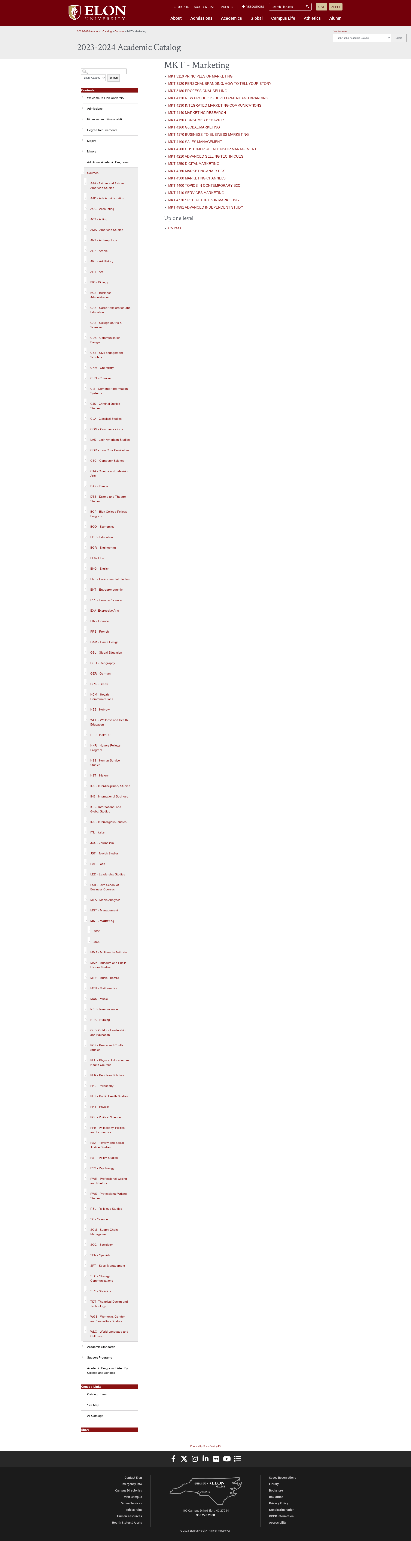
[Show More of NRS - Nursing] (85, 1018)
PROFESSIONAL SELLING (197, 91)
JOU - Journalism (102, 843)
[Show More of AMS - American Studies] (85, 228)
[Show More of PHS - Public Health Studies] (85, 1094)
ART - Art (96, 271)
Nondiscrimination (281, 1510)
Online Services (131, 1503)
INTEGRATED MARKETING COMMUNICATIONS (214, 105)
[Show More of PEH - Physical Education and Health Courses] (85, 1058)
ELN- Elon (97, 558)
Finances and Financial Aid (105, 119)
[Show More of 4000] (89, 940)
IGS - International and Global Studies (105, 809)
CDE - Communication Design (105, 340)
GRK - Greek (99, 684)
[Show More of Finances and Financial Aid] (82, 117)
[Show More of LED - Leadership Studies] (85, 872)
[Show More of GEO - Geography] (85, 661)
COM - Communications (106, 429)
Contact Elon (133, 1477)
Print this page (340, 31)
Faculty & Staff (204, 7)
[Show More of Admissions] (82, 106)
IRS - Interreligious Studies (108, 822)
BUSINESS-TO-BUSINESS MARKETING (208, 134)
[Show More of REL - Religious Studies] (85, 1207)
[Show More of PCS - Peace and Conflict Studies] (85, 1043)
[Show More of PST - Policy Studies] (85, 1156)
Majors (91, 140)
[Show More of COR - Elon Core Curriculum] (85, 448)
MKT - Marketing (102, 921)
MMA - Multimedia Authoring (109, 952)
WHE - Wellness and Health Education (109, 722)
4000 (97, 942)
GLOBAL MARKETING (194, 127)
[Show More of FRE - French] (85, 629)
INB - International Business (109, 796)
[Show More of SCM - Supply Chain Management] (85, 1227)
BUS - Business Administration (100, 295)
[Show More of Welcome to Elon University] (82, 96)
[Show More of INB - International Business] (85, 794)
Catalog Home (97, 1394)
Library (274, 1484)
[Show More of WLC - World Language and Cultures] (85, 1329)
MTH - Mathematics (103, 988)
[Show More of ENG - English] (85, 566)
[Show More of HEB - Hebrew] (85, 707)
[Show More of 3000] (89, 929)
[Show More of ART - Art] (85, 270)
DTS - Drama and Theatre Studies (108, 499)
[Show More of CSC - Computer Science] (85, 458)
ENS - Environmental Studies (110, 579)
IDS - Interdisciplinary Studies (110, 786)
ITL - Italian (98, 832)
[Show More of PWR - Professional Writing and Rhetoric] (85, 1177)
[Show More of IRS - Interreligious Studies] (85, 820)
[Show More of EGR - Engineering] (85, 545)
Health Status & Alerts (127, 1522)
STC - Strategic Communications (101, 1278)
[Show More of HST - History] (85, 773)
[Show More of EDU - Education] (85, 535)
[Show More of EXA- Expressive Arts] (85, 608)
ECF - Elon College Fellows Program (108, 514)
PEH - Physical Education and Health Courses (110, 1062)
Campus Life (283, 18)
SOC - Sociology (101, 1244)
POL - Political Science (105, 1117)
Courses (119, 31)
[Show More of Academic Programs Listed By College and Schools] (82, 1366)
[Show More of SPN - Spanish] (85, 1253)
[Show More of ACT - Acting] (85, 217)
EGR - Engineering (103, 547)
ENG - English (99, 568)
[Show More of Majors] (82, 138)
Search (113, 77)
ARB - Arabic (98, 250)
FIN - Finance (99, 621)
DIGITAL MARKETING (193, 164)
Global (256, 18)
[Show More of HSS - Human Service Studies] (85, 758)
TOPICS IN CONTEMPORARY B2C (204, 185)
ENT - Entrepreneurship (106, 589)
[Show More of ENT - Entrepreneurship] (85, 587)
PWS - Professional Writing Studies (108, 1196)
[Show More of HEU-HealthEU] (85, 733)
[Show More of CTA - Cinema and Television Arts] (85, 469)
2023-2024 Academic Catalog (94, 31)
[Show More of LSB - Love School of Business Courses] (85, 883)
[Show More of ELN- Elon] (85, 556)
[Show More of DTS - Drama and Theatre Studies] (85, 494)
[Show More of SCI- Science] (85, 1217)
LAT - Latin (97, 864)
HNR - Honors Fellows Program (105, 748)
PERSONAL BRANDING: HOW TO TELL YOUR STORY (219, 83)
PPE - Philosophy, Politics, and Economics (107, 1130)
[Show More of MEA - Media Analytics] (85, 898)
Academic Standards (101, 1346)
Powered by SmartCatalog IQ (205, 1446)
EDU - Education (101, 537)
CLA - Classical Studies (106, 418)
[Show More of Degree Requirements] (82, 128)
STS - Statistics (100, 1291)
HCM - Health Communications (101, 697)
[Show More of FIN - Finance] (85, 619)
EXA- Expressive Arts (104, 610)
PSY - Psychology (102, 1168)
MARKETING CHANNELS (197, 178)
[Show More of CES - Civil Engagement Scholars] (85, 351)
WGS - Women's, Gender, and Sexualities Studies (107, 1319)
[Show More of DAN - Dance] (85, 484)
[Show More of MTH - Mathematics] (85, 986)
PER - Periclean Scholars (107, 1075)
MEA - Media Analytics (105, 900)
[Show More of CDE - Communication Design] (85, 336)
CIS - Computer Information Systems (109, 391)
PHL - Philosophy (101, 1085)
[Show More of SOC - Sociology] (85, 1242)
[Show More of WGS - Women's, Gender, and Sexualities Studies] (85, 1314)
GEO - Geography (102, 663)
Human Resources (129, 1516)
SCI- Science (99, 1219)
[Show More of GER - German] (85, 671)
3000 (97, 931)
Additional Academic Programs (107, 162)
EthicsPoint (134, 1510)
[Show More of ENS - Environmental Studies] (85, 577)
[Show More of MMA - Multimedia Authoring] (85, 950)
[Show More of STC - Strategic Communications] (85, 1274)
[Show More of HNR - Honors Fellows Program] (85, 743)
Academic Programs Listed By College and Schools (107, 1370)
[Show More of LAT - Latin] (85, 862)
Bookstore (276, 1490)
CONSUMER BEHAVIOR (196, 120)
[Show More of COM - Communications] (85, 427)
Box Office (276, 1497)
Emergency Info (131, 1484)
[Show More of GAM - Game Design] (85, 640)
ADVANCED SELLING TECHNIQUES (205, 156)
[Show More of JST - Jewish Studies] (85, 851)
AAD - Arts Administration (107, 198)
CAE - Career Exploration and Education (110, 310)
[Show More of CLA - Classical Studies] (85, 417)
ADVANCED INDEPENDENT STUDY (205, 207)
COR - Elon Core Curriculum (109, 450)
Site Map (93, 1405)
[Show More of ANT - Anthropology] (85, 238)
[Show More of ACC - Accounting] (85, 207)
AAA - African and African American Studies (107, 186)
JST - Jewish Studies (104, 853)
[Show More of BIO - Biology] (85, 280)
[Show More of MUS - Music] (85, 997)
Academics (231, 18)
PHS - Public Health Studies (109, 1096)
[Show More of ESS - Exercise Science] (85, 598)
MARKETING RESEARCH (197, 113)
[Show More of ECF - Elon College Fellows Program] (85, 509)
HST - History (99, 775)
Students (181, 7)
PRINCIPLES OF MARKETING (200, 76)
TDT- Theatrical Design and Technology (109, 1304)
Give (321, 7)
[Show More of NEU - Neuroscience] (85, 1007)
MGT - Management (104, 910)
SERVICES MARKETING (196, 193)
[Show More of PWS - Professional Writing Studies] (85, 1192)
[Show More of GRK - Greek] (85, 682)
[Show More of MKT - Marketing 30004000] (85, 919)
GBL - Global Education (106, 652)
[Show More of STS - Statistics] (85, 1289)
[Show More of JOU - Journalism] (85, 841)
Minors (91, 151)
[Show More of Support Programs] (82, 1355)
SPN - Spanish (100, 1255)
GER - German (100, 673)
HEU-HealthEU (100, 735)
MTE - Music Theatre (104, 978)
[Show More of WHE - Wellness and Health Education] (85, 718)
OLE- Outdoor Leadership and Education (107, 1032)
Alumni (335, 18)
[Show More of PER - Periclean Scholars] (85, 1073)
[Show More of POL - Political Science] (85, 1115)
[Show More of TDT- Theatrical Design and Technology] (85, 1299)
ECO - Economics (102, 526)
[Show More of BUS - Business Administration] (85, 291)
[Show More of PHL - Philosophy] (85, 1084)
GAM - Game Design (104, 642)
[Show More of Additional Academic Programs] (82, 160)
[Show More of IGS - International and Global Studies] (85, 805)
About (176, 18)
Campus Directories (128, 1490)
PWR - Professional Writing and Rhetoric (108, 1181)
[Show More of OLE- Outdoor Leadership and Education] (85, 1028)
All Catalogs (95, 1415)
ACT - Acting (98, 219)
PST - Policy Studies (104, 1157)
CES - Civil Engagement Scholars (106, 355)
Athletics (312, 18)
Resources (255, 6)
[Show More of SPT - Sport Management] (85, 1263)
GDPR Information (281, 1516)
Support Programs (99, 1357)
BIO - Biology (99, 282)
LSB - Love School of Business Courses (104, 887)
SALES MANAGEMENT (195, 142)
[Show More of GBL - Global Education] (85, 650)
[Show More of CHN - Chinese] (85, 376)
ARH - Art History (101, 261)
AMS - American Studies (106, 229)
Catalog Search (89, 70)
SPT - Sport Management (107, 1265)
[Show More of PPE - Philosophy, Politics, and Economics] (85, 1126)
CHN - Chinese (100, 378)
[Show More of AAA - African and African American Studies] (85, 181)
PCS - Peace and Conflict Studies (107, 1047)
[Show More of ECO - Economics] (85, 524)
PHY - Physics (99, 1106)
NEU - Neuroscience (104, 1009)
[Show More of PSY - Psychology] (85, 1166)
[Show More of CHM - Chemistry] (85, 366)
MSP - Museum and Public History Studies (108, 965)
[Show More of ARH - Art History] (85, 259)
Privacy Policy (278, 1503)
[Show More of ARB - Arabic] (85, 249)
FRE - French (99, 631)
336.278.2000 (205, 1515)
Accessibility (277, 1522)
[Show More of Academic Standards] (82, 1344)
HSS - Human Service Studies (105, 763)
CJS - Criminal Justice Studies (105, 406)
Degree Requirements (102, 130)
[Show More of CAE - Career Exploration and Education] (85, 306)
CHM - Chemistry (102, 367)
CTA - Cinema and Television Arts (109, 473)
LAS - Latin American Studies (110, 439)
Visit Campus (133, 1497)
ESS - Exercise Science (106, 600)
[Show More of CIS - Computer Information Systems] (85, 387)
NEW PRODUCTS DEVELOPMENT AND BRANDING (218, 98)
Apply (335, 7)
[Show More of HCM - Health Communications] (85, 692)
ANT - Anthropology (103, 240)
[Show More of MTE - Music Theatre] (85, 976)
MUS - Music (99, 998)
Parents (226, 7)
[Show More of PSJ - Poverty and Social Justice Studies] (85, 1141)
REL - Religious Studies (106, 1208)
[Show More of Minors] (82, 149)
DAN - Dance (99, 486)
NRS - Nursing (100, 1019)
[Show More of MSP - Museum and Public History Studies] (85, 961)
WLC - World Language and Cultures (109, 1334)
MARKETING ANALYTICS (196, 171)
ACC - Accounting (102, 209)
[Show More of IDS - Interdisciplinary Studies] (85, 784)
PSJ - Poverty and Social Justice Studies (107, 1145)
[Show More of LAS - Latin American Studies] (85, 438)
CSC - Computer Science (107, 460)
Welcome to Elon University (105, 98)
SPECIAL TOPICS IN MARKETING (203, 200)
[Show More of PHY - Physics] (85, 1105)
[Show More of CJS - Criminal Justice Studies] (85, 402)
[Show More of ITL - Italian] (85, 830)
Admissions (201, 18)
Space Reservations (282, 1477)
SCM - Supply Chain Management (104, 1232)
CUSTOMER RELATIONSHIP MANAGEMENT (212, 149)
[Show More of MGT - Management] (85, 908)
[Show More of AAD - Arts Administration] (85, 196)
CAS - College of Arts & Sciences (106, 325)
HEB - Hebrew (100, 709)
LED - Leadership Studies (107, 874)
